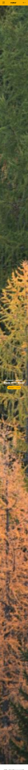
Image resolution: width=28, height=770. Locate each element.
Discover (11, 387)
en (24, 2)
